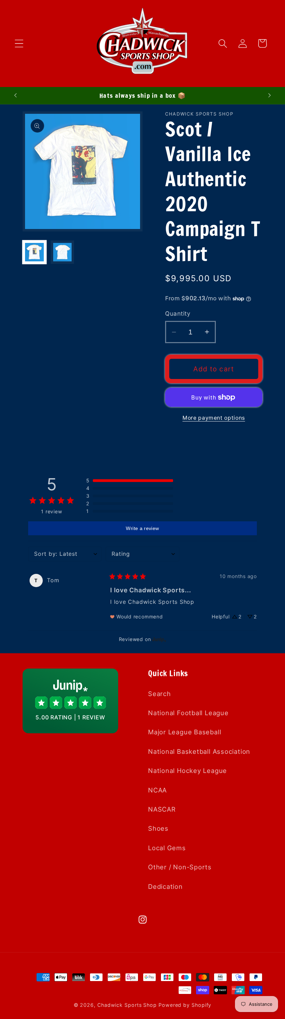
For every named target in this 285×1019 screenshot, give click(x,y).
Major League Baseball (184, 732)
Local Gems (167, 848)
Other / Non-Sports (180, 867)
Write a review (142, 528)
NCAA (157, 790)
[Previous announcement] (15, 95)
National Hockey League (187, 770)
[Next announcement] (269, 95)
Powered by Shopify (184, 1005)
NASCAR (162, 809)
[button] (19, 43)
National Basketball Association (199, 751)
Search (159, 693)
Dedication (165, 886)
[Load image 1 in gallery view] (34, 252)
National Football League (188, 713)
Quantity (177, 313)
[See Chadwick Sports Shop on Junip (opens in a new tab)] (159, 639)
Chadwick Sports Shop (127, 1005)
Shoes (158, 828)
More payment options (213, 417)
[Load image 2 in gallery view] (62, 252)
